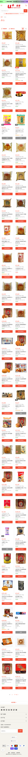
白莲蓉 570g (5, 569)
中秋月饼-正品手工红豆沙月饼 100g (20, 159)
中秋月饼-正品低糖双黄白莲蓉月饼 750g (7, 325)
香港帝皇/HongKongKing (20, 48)
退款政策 (18, 752)
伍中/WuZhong (4, 570)
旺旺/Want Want (18, 489)
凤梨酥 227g (18, 103)
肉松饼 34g (4, 46)
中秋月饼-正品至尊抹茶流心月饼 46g (7, 215)
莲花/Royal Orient (5, 516)
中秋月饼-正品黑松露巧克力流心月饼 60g (20, 543)
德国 (13, 740)
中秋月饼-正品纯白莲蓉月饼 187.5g (7, 461)
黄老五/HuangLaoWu (19, 597)
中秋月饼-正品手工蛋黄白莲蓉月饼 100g (7, 159)
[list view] (25, 28)
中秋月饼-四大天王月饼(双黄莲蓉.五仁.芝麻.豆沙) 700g (20, 681)
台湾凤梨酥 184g (6, 406)
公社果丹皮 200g (19, 268)
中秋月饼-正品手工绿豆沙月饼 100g (7, 74)
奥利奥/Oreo (17, 626)
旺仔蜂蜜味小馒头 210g (20, 487)
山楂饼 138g (4, 542)
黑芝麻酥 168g (18, 596)
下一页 (16, 694)
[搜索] (25, 10)
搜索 (9, 752)
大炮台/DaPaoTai (18, 463)
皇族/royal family (5, 407)
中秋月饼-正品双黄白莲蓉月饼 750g (7, 379)
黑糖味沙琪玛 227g (19, 406)
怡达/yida (3, 132)
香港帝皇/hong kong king (20, 77)
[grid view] (22, 28)
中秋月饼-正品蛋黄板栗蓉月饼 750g (20, 570)
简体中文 (13, 737)
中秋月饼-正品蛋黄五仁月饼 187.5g (7, 269)
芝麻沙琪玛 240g (19, 131)
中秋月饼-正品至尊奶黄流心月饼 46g (20, 187)
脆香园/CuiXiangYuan (19, 132)
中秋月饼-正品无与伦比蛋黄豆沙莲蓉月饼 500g (20, 75)
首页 (2, 17)
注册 (20, 730)
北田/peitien (4, 436)
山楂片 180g (4, 131)
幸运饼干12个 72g (6, 515)
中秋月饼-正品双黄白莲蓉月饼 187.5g (7, 187)
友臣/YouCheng (5, 47)
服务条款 (13, 752)
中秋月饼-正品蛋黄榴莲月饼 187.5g (20, 298)
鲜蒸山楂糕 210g (5, 241)
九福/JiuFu (17, 104)
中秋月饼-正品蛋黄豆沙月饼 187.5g (7, 298)
